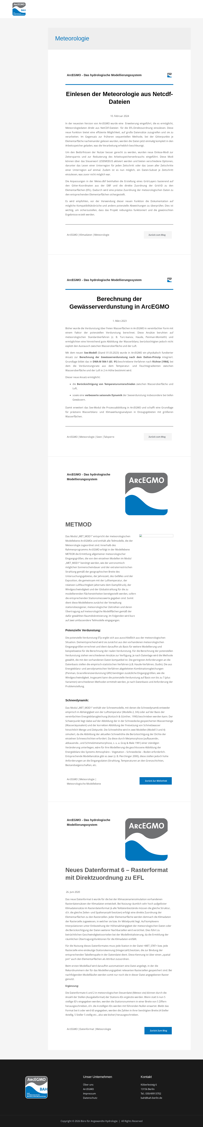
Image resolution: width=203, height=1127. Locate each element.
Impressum (89, 1093)
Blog (164, 9)
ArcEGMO (95, 9)
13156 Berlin (148, 1089)
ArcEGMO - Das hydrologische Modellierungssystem (104, 75)
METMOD (78, 524)
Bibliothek (150, 9)
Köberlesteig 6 (149, 1084)
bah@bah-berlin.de (151, 1097)
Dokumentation (130, 9)
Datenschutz (90, 1097)
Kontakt (176, 9)
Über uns (88, 1084)
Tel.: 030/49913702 (151, 1093)
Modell (109, 9)
